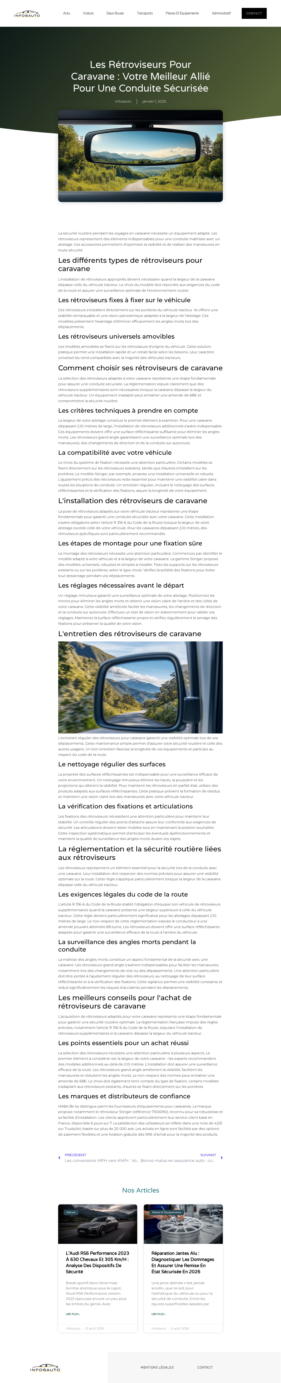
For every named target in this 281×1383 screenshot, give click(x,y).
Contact (205, 1367)
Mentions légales (157, 1367)
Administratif (221, 13)
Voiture (88, 13)
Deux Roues (115, 13)
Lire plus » (73, 1314)
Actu (66, 13)
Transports (145, 13)
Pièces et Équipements (182, 13)
